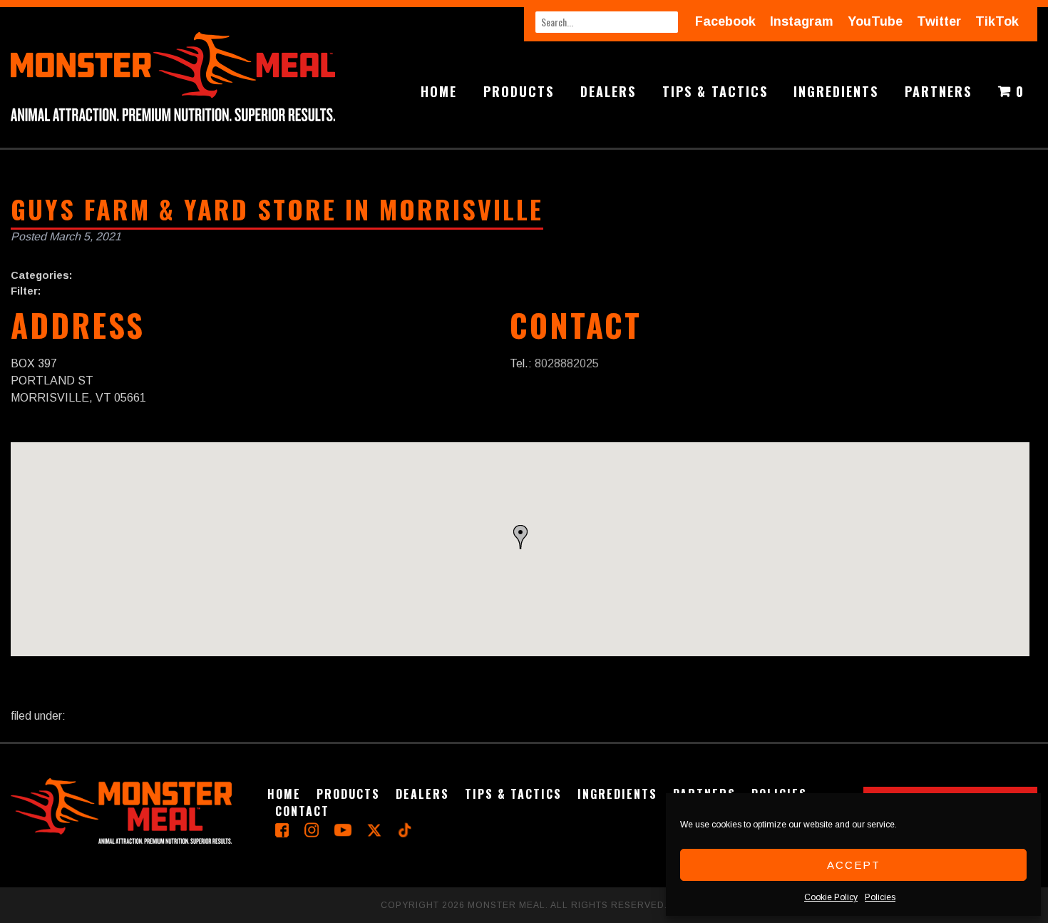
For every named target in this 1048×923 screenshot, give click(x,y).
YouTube (875, 21)
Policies (880, 897)
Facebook (725, 21)
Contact (302, 811)
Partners (938, 91)
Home (439, 91)
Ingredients (835, 91)
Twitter (939, 21)
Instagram (801, 21)
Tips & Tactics (715, 91)
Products (518, 91)
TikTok (997, 21)
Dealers (608, 91)
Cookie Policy (831, 897)
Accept (853, 865)
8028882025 (567, 363)
